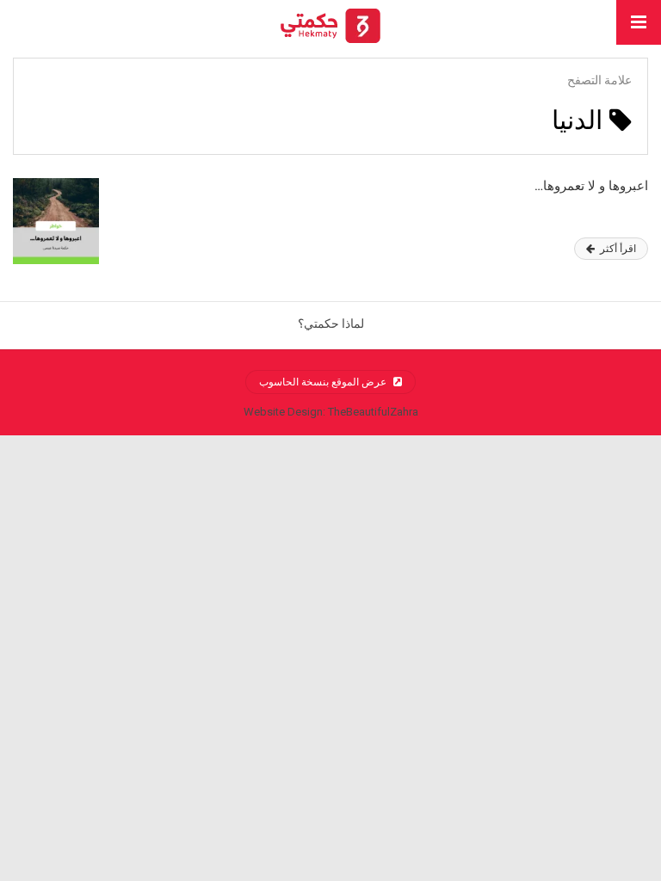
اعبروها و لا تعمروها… (591, 186)
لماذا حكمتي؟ (331, 323)
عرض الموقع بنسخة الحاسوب (324, 382)
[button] (638, 22)
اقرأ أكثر (616, 249)
